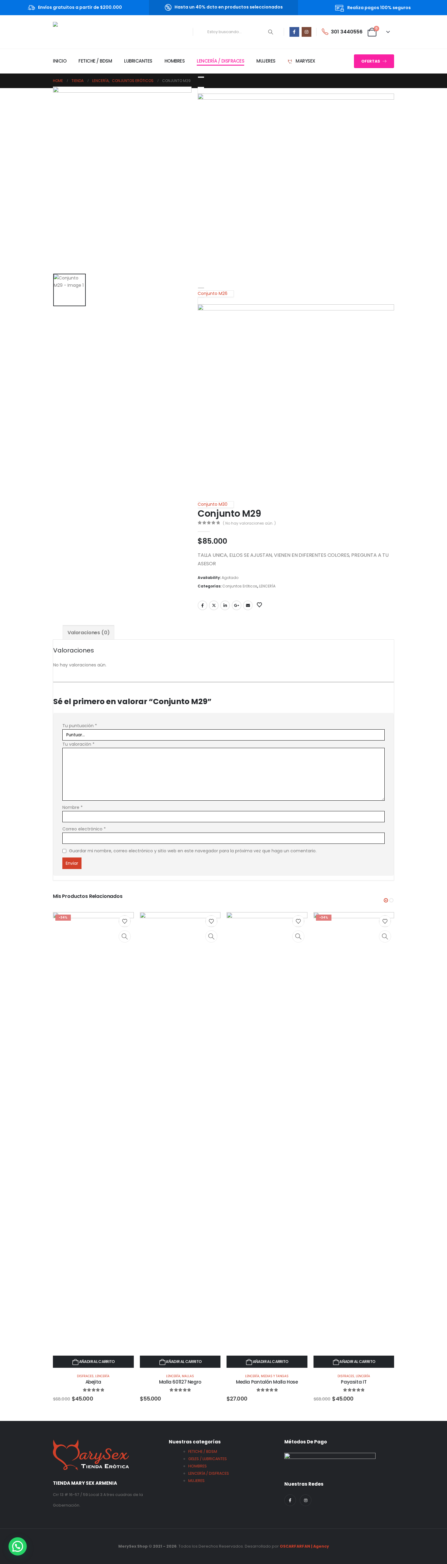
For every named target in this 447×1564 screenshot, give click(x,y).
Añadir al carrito (97, 1361)
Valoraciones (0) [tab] (88, 632)
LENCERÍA (267, 586)
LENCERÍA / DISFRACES (220, 61)
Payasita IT (353, 1382)
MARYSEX (305, 61)
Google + (236, 605)
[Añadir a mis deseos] (124, 920)
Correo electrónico (84, 829)
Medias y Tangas (275, 1376)
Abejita (93, 1382)
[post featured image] (93, 1140)
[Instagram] (306, 32)
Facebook (202, 605)
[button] (386, 900)
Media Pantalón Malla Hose (267, 1382)
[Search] (270, 32)
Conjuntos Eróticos (239, 586)
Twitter (214, 605)
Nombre (72, 807)
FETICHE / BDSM (95, 61)
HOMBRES (175, 61)
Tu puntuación (79, 726)
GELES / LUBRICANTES (207, 1458)
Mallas (188, 1376)
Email (248, 605)
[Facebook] (294, 32)
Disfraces (85, 1376)
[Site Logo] (78, 32)
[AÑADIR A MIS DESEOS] (266, 604)
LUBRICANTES (138, 61)
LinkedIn (225, 605)
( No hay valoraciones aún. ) (249, 523)
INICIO (59, 61)
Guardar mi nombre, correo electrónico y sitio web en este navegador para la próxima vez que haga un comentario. (193, 851)
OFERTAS (371, 61)
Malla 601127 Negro (180, 1382)
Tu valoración (78, 744)
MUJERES (265, 61)
